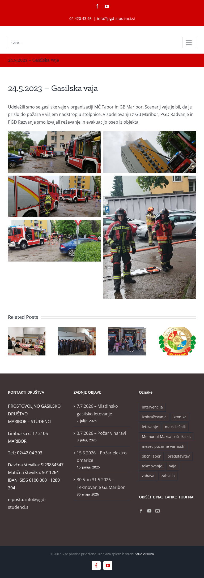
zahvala (168, 475)
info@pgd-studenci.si (116, 18)
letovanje (150, 426)
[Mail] (157, 511)
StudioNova (144, 553)
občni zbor (151, 456)
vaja (172, 465)
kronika (179, 416)
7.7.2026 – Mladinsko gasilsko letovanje (97, 410)
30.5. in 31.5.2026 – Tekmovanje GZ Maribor (101, 483)
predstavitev (179, 456)
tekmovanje (152, 465)
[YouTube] (149, 511)
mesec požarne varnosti (163, 446)
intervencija (152, 407)
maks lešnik (175, 426)
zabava (148, 475)
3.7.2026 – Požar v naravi (101, 433)
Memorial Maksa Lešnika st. (166, 436)
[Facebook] (141, 511)
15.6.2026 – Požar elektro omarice (102, 456)
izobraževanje (154, 416)
